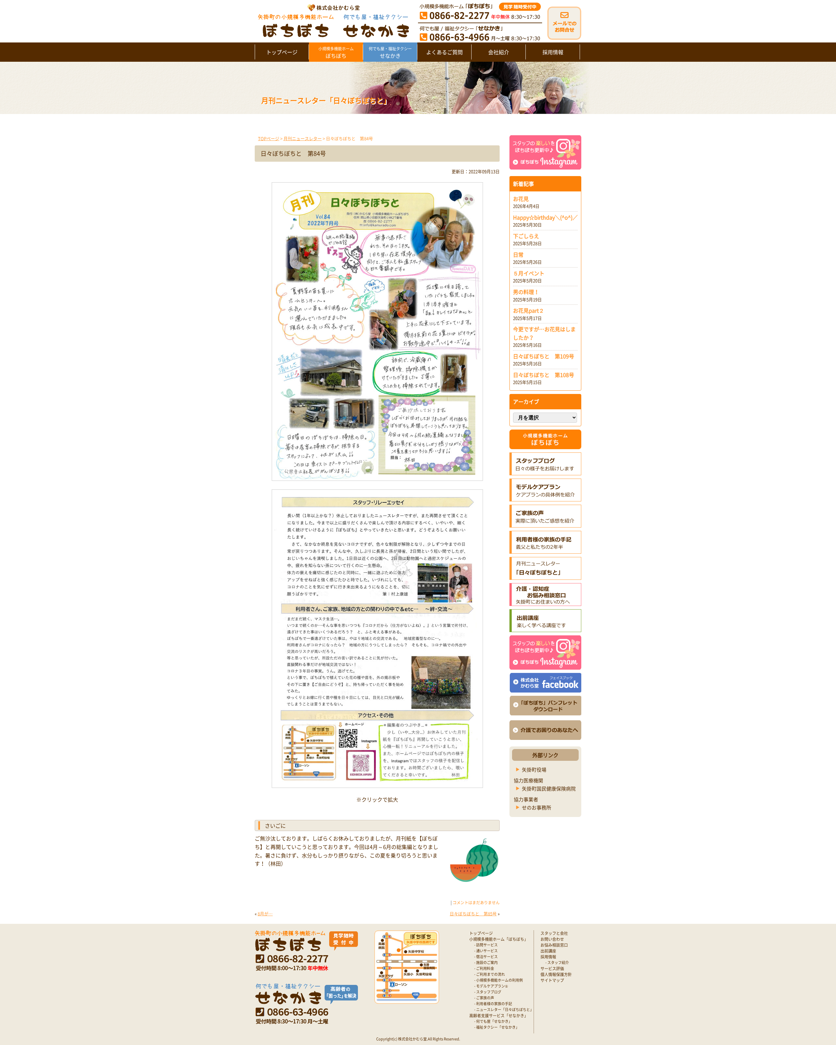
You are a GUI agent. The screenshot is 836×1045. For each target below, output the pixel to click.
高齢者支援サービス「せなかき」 (498, 1016)
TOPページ (268, 138)
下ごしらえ (526, 236)
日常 (518, 254)
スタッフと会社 (554, 933)
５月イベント (528, 273)
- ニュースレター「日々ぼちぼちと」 (504, 1009)
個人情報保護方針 (556, 974)
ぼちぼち (336, 52)
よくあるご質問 (444, 52)
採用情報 (552, 52)
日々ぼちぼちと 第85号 (473, 913)
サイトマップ (552, 980)
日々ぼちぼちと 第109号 (543, 356)
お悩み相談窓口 (554, 945)
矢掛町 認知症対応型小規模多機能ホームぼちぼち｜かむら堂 (332, 20)
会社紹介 (498, 52)
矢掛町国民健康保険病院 (549, 788)
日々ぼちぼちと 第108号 (543, 375)
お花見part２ (528, 310)
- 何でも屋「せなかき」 (493, 1021)
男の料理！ (526, 292)
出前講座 (548, 951)
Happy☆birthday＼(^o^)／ (545, 217)
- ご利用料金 (484, 968)
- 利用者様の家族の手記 (493, 1003)
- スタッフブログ (487, 992)
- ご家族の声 (484, 998)
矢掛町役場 (534, 769)
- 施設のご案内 (486, 962)
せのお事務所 (536, 807)
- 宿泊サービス (486, 956)
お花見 (521, 199)
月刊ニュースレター (302, 138)
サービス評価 (552, 969)
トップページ (281, 52)
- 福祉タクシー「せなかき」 (496, 1027)
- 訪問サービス (486, 945)
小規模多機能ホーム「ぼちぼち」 (498, 939)
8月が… (265, 913)
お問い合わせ (552, 939)
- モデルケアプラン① (491, 986)
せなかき (390, 52)
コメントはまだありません (476, 903)
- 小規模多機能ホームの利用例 (498, 980)
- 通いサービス (486, 951)
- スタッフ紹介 (557, 962)
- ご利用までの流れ (489, 974)
